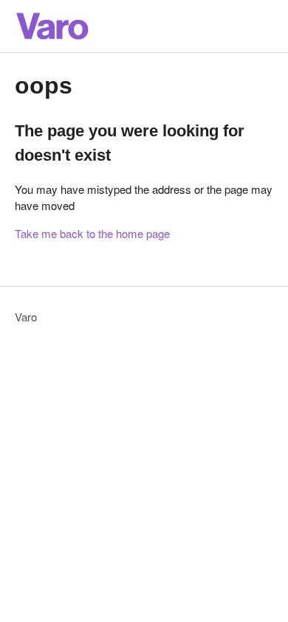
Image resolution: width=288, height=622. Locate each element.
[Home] (52, 26)
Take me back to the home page (92, 233)
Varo (26, 316)
